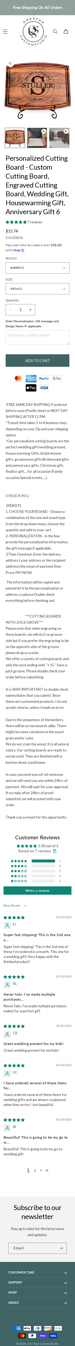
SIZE (9, 279)
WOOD (11, 258)
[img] (14, 917)
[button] (5, 31)
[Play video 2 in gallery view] (59, 138)
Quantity (12, 300)
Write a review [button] (37, 890)
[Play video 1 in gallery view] (37, 138)
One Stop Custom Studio (43, 1343)
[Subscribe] (61, 1248)
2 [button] (35, 1170)
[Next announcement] (66, 7)
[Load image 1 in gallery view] (15, 138)
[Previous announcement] (8, 7)
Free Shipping (14, 237)
